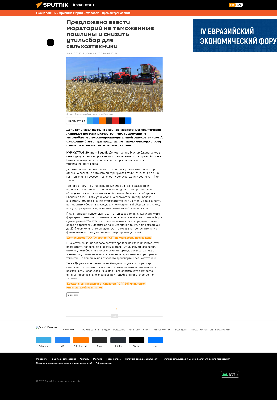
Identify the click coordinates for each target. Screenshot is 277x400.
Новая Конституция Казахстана (210, 329)
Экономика (73, 295)
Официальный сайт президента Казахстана (94, 114)
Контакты (84, 358)
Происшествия (90, 329)
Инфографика (162, 329)
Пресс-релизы (113, 358)
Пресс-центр (181, 329)
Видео (106, 329)
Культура (134, 329)
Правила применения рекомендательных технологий (64, 363)
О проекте (41, 358)
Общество (119, 329)
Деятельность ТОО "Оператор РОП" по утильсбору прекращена (109, 237)
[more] (50, 42)
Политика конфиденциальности (141, 358)
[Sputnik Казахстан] (53, 8)
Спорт (146, 329)
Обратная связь (104, 363)
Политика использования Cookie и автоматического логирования (196, 358)
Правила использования (63, 358)
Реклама (97, 358)
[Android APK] (230, 374)
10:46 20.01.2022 (75, 53)
